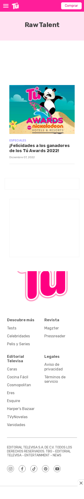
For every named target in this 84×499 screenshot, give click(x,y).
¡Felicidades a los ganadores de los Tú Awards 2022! (39, 148)
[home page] (15, 5)
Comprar (71, 6)
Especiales (17, 140)
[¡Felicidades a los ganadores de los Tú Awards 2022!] (42, 109)
